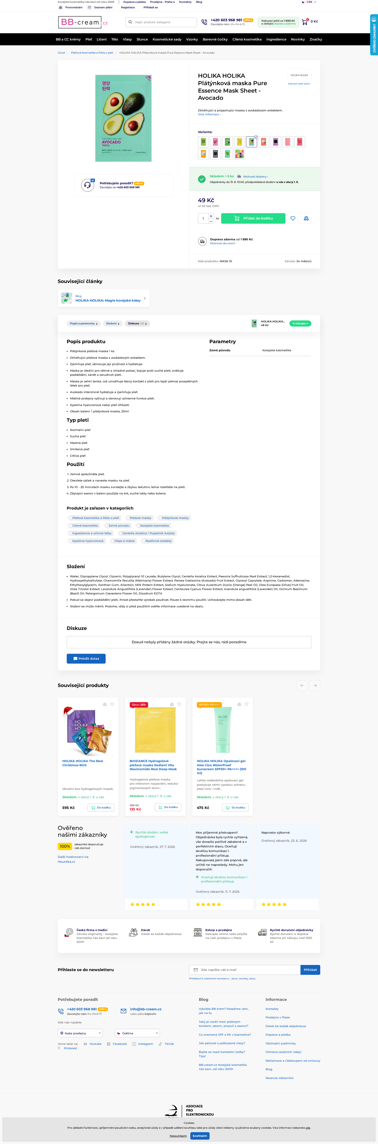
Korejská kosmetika (154, 525)
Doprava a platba (134, 2)
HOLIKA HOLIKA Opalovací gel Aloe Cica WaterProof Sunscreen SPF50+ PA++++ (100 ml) (221, 767)
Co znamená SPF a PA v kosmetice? (225, 1034)
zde (308, 1127)
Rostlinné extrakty (158, 541)
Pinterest (70, 1048)
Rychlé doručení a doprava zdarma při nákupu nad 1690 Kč (291, 938)
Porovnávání (73, 7)
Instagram (145, 1044)
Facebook (120, 1044)
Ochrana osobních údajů (283, 1052)
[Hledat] (130, 22)
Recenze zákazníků (280, 1078)
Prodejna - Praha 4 (162, 2)
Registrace (128, 7)
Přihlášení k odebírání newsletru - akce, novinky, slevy (222, 978)
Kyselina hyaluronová (87, 541)
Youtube (95, 1044)
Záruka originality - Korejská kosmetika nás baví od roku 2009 (97, 938)
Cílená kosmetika (85, 525)
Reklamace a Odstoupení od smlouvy (293, 1060)
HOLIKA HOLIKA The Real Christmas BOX (82, 763)
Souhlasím (200, 1135)
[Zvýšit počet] (211, 216)
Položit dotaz (88, 659)
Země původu (119, 525)
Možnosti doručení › (223, 243)
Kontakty (185, 2)
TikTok (169, 1044)
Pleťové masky (140, 518)
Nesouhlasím (178, 1135)
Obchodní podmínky (281, 1043)
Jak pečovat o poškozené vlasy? (222, 1043)
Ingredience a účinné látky (91, 533)
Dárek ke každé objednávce (161, 934)
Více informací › (209, 114)
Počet (203, 218)
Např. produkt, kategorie (152, 22)
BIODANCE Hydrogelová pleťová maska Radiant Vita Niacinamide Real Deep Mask (153, 765)
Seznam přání (103, 7)
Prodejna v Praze (278, 1017)
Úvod (61, 52)
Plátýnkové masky (175, 518)
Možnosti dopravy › (255, 176)
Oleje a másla (124, 541)
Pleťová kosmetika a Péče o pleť (92, 52)
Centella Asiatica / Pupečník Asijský (148, 533)
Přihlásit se (151, 7)
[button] (112, 704)
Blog (199, 2)
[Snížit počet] (211, 221)
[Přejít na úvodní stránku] (83, 22)
